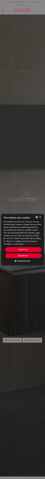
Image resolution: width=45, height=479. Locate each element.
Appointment (20, 2)
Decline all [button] (23, 256)
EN (21, 5)
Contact (10, 2)
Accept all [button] (23, 249)
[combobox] (37, 217)
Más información (30, 244)
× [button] (40, 217)
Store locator (33, 2)
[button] (22, 261)
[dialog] (22, 239)
